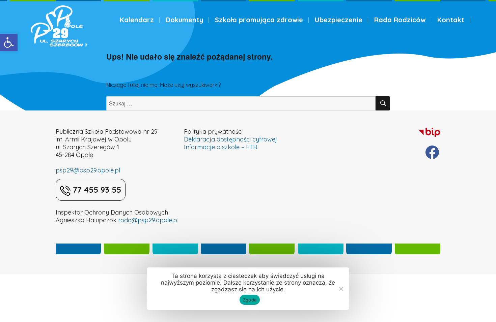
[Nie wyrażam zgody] (340, 288)
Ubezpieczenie (338, 19)
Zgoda (249, 299)
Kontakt (450, 19)
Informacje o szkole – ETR (220, 147)
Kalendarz (137, 19)
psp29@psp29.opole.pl (88, 170)
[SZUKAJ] (383, 103)
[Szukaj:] (241, 103)
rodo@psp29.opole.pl (148, 220)
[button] (9, 42)
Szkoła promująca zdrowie (259, 19)
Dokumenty (184, 19)
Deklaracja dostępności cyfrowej (230, 139)
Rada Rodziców (399, 19)
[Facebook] (432, 152)
